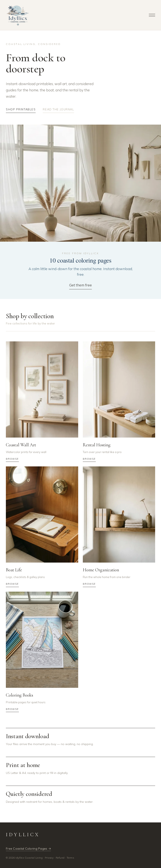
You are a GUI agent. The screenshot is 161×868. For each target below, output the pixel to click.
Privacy (49, 857)
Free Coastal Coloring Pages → (28, 848)
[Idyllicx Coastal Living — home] (17, 15)
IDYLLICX (23, 835)
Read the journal (58, 109)
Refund (60, 857)
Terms (70, 857)
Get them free (80, 285)
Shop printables (21, 109)
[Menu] (152, 15)
